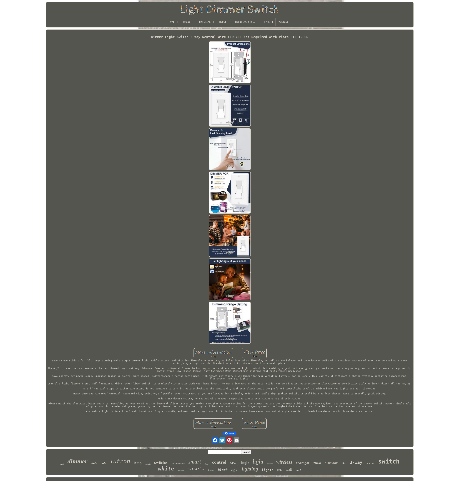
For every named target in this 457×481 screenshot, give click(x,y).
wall (288, 469)
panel (62, 464)
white (166, 468)
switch (389, 461)
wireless (284, 462)
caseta (196, 469)
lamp (138, 463)
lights (267, 470)
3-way (356, 462)
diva (344, 463)
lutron (120, 461)
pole (103, 463)
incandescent (178, 463)
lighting (250, 469)
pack (317, 462)
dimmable (331, 463)
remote (148, 464)
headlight (302, 463)
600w (233, 463)
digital (234, 470)
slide (94, 463)
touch (298, 470)
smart (194, 462)
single (244, 462)
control (219, 462)
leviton (270, 463)
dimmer (77, 461)
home (211, 470)
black (223, 470)
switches (161, 462)
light (258, 461)
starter (181, 470)
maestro (370, 463)
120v (279, 470)
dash (207, 464)
